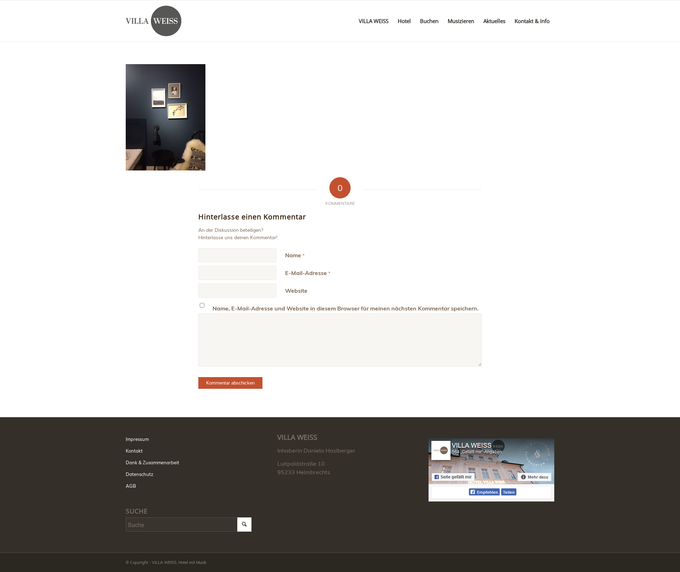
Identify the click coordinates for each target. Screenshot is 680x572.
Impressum (137, 439)
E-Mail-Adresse (307, 272)
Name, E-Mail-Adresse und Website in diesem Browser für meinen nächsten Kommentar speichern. (345, 308)
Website (296, 290)
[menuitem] (373, 20)
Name (295, 255)
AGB (131, 486)
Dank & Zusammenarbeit (152, 462)
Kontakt (134, 451)
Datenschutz (139, 474)
